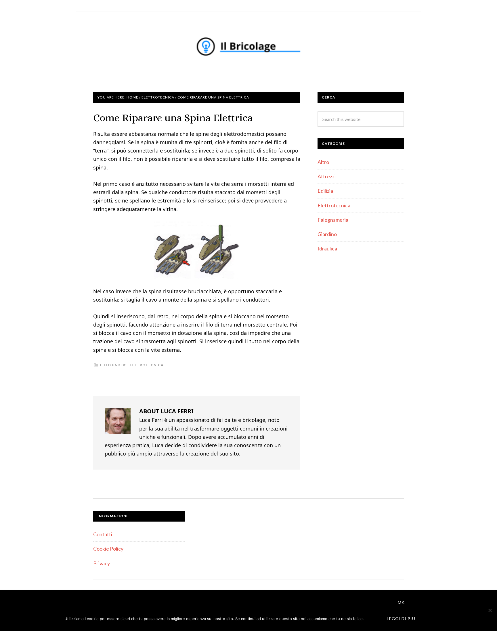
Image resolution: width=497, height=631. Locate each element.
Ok (401, 602)
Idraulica (327, 248)
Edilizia (325, 191)
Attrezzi (327, 176)
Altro (323, 162)
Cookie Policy (108, 548)
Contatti (102, 534)
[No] (490, 610)
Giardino (327, 234)
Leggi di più (401, 618)
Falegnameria (333, 220)
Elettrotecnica (145, 365)
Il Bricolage (248, 45)
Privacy (101, 563)
